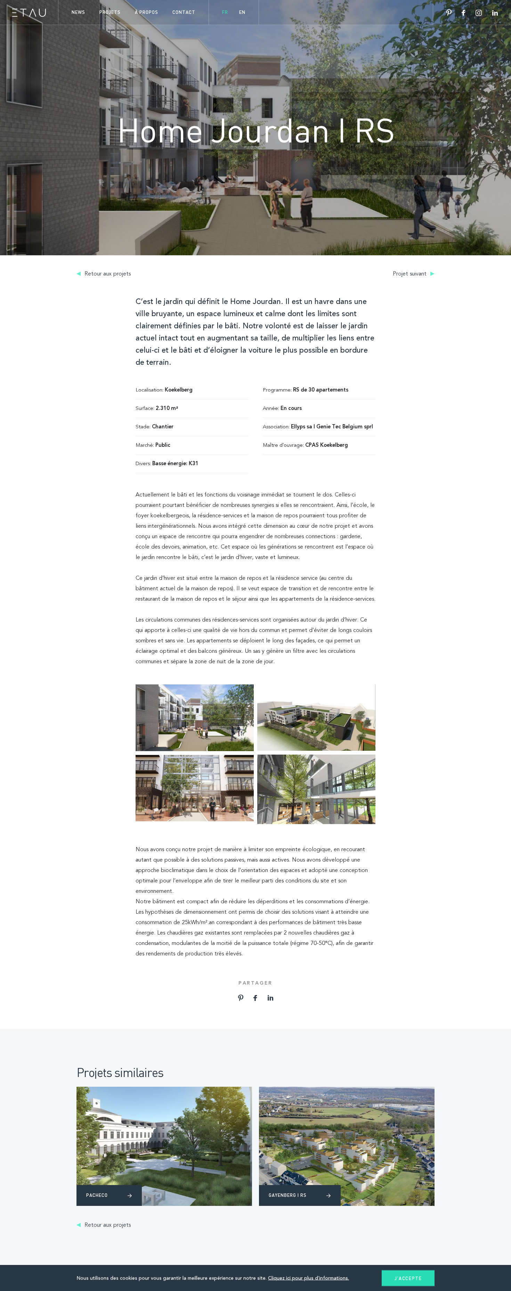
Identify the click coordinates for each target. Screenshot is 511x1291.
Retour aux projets (107, 274)
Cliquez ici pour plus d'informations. (308, 1277)
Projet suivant (410, 274)
